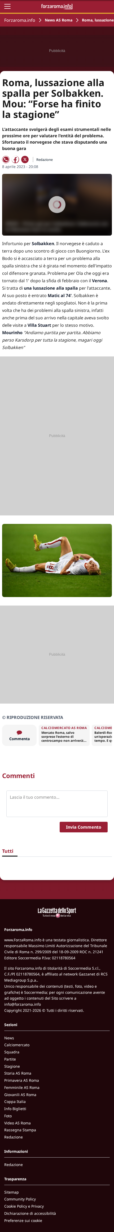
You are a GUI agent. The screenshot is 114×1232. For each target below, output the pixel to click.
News (9, 1037)
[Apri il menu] (7, 6)
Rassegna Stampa (20, 1129)
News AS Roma (58, 20)
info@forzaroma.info (22, 1004)
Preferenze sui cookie (23, 1220)
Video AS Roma (17, 1122)
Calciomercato (16, 1044)
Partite (10, 1059)
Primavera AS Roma (21, 1080)
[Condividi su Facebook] (15, 159)
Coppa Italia (15, 1101)
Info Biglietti (15, 1108)
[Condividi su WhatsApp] (6, 159)
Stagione (12, 1066)
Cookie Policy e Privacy (24, 1206)
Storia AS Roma (17, 1073)
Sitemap (11, 1192)
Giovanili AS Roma (20, 1094)
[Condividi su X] (25, 159)
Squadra (11, 1051)
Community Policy (20, 1199)
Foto (8, 1115)
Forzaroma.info (19, 20)
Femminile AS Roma (22, 1087)
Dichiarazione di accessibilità (30, 1213)
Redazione (13, 1137)
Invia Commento (83, 827)
